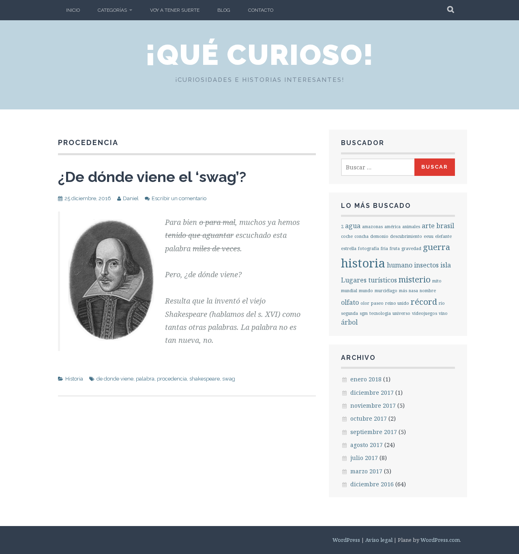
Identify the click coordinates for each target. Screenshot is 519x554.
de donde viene (115, 379)
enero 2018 (366, 379)
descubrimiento (406, 236)
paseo (377, 303)
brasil (445, 225)
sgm (364, 313)
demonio (379, 236)
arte (428, 225)
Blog (223, 10)
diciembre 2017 (372, 392)
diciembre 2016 (372, 484)
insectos (426, 265)
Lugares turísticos (369, 280)
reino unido (397, 303)
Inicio (73, 10)
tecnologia (380, 313)
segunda (349, 313)
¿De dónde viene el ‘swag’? (152, 176)
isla (445, 265)
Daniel (131, 198)
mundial (349, 290)
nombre (428, 290)
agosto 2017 (366, 445)
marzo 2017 (366, 471)
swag (228, 379)
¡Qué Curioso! (259, 54)
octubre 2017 (368, 418)
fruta (395, 248)
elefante (443, 236)
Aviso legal (378, 539)
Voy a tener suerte (174, 10)
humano (399, 265)
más (403, 290)
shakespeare (204, 379)
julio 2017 (364, 458)
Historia (74, 379)
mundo (366, 290)
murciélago (386, 290)
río (442, 303)
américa (392, 226)
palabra (145, 379)
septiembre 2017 (373, 432)
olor (364, 303)
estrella (348, 248)
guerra (436, 246)
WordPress (346, 539)
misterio (415, 279)
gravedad (411, 248)
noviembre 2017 (373, 405)
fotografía (368, 248)
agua (352, 225)
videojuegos (424, 313)
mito (437, 281)
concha (361, 236)
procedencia (172, 379)
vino (443, 313)
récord (424, 301)
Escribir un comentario (179, 198)
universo (401, 313)
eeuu (428, 236)
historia (363, 263)
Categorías (112, 10)
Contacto (260, 10)
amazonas (372, 226)
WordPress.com (440, 539)
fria (384, 248)
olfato (350, 302)
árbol (349, 322)
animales (411, 226)
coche (347, 236)
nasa (413, 290)
